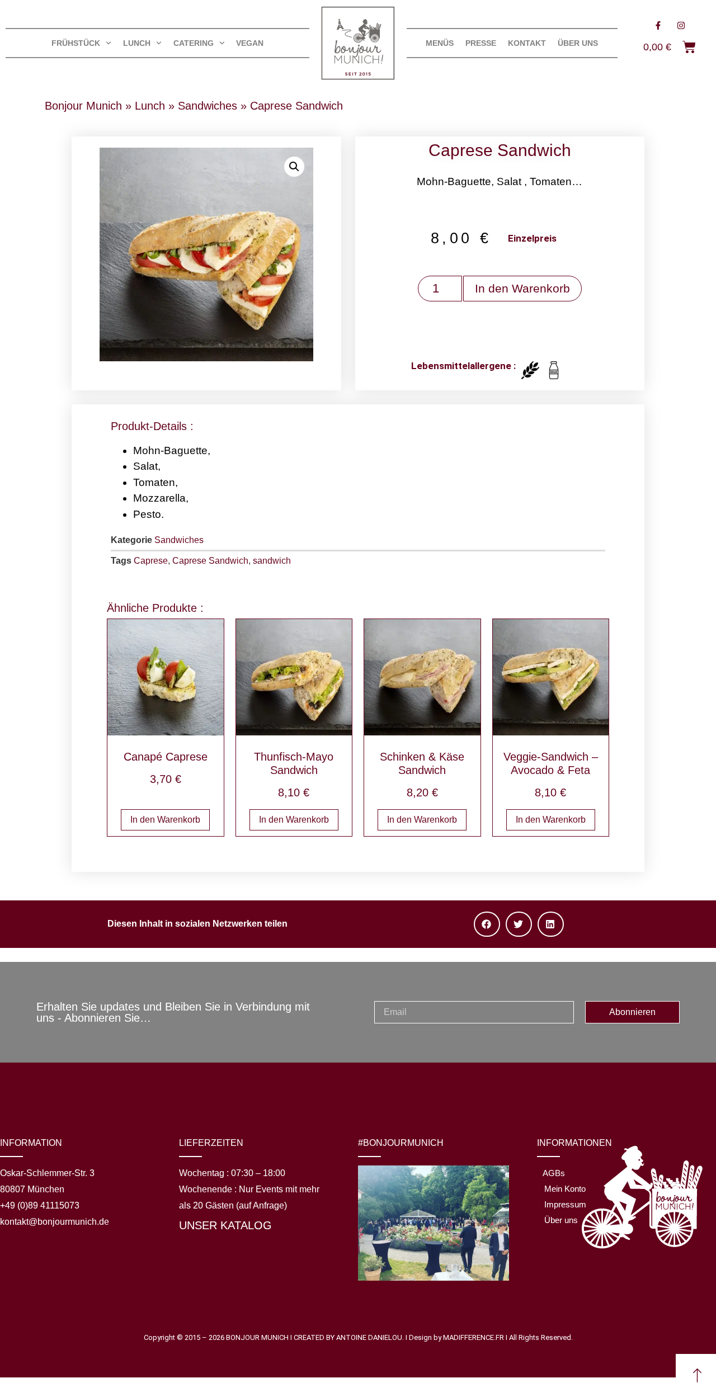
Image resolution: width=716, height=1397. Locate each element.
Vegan (249, 43)
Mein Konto (565, 1188)
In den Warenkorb (522, 288)
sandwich (272, 560)
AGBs (554, 1173)
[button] (294, 167)
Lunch (150, 106)
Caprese (151, 560)
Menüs (440, 43)
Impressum (565, 1204)
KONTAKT (527, 43)
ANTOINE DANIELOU (369, 1337)
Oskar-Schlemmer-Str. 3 (47, 1173)
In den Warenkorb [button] (165, 819)
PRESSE (480, 43)
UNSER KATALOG (225, 1225)
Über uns (578, 43)
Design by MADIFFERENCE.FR (456, 1337)
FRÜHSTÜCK (75, 43)
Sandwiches (207, 106)
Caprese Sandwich (210, 560)
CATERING (193, 43)
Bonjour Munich (83, 106)
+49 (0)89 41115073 (39, 1205)
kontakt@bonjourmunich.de (54, 1221)
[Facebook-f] (657, 25)
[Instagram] (680, 25)
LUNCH (136, 43)
